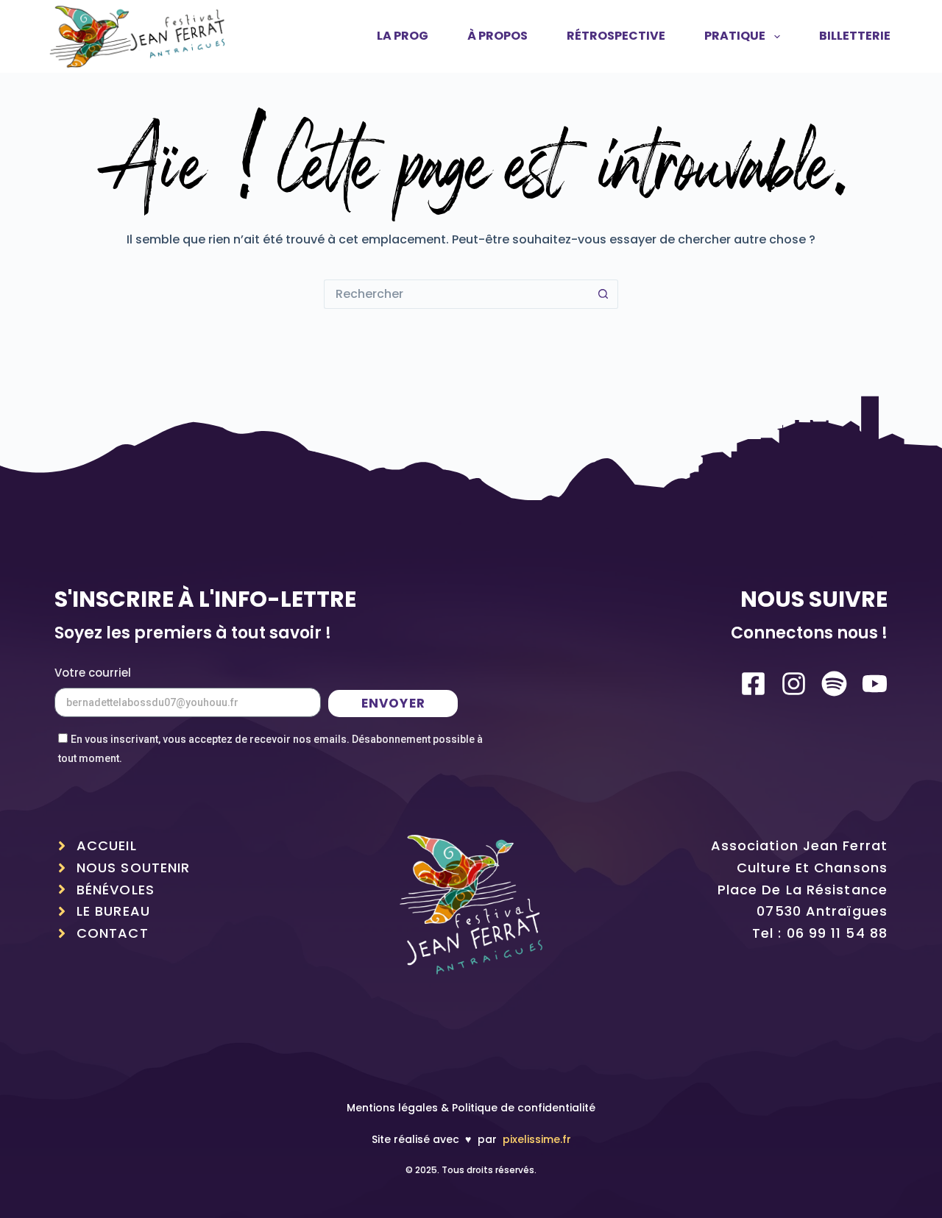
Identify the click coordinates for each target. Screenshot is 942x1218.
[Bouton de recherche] (603, 294)
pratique (734, 35)
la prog (402, 35)
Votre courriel (92, 672)
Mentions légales (392, 1107)
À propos (497, 35)
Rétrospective (616, 35)
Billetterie (854, 35)
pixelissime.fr (537, 1139)
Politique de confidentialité (523, 1107)
